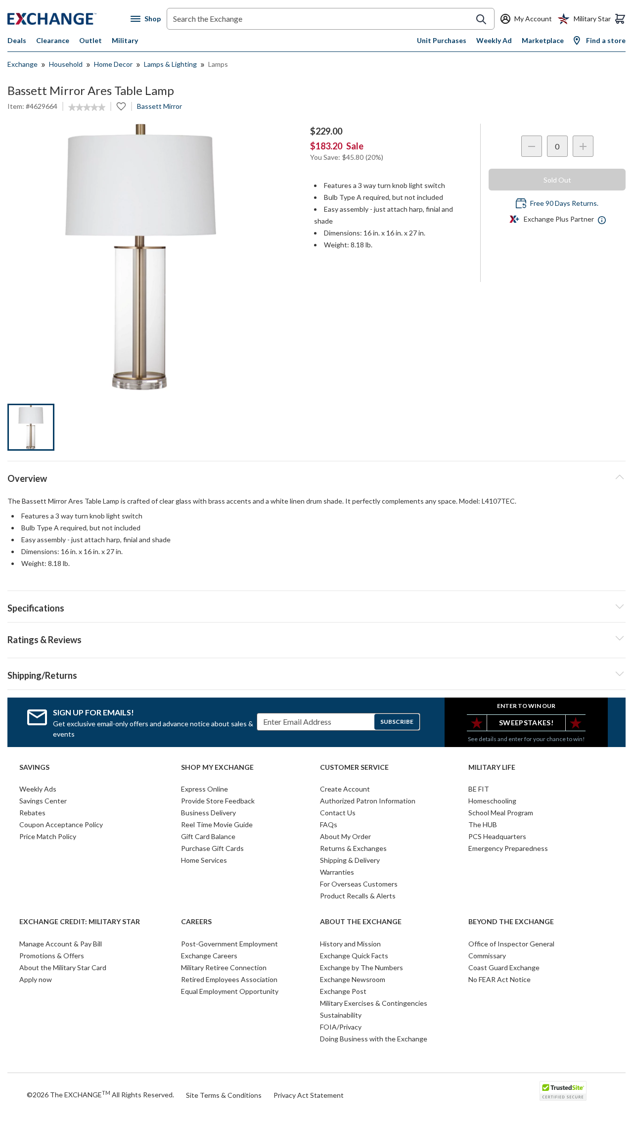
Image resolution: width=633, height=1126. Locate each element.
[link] (86, 107)
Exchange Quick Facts (354, 955)
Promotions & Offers (51, 955)
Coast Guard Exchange (504, 967)
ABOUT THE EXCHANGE (361, 922)
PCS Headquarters (497, 836)
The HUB (482, 824)
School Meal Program (500, 812)
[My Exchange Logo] (69, 19)
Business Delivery (208, 812)
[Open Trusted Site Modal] (563, 1091)
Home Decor (113, 64)
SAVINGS (34, 767)
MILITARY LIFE (491, 767)
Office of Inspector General (511, 943)
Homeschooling (492, 801)
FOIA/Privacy (341, 1027)
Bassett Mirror (159, 106)
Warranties (337, 872)
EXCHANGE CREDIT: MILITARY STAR (79, 922)
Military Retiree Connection (224, 967)
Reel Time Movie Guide (217, 824)
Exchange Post (343, 991)
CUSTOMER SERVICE (354, 767)
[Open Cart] (620, 19)
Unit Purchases (441, 40)
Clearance (52, 40)
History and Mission (350, 943)
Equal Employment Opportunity (229, 991)
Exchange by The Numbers (361, 967)
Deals (16, 40)
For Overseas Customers (359, 884)
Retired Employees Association (229, 979)
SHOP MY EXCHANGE (217, 767)
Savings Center (43, 801)
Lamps (218, 64)
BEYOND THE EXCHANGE (511, 922)
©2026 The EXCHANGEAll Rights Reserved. (100, 1094)
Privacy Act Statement (308, 1095)
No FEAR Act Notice (499, 979)
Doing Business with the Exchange (373, 1038)
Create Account (345, 789)
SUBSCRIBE (396, 721)
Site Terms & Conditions (224, 1095)
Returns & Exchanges (353, 848)
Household (66, 64)
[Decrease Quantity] (531, 146)
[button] (316, 638)
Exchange (22, 64)
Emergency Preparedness (508, 848)
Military (125, 40)
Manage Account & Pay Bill (60, 943)
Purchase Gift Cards (212, 848)
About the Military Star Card (62, 967)
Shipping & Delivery (350, 860)
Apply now (35, 979)
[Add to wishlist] (121, 106)
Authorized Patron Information (367, 801)
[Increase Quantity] (583, 146)
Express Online (204, 789)
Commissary (487, 955)
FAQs (328, 824)
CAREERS (196, 922)
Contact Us (338, 812)
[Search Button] (481, 19)
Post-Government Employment (229, 943)
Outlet (90, 40)
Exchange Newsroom (352, 979)
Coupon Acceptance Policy (61, 824)
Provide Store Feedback (218, 801)
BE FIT (478, 789)
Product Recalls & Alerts (358, 895)
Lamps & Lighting (170, 64)
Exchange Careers (209, 955)
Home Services (204, 860)
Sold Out (557, 180)
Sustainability (341, 1015)
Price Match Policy (47, 836)
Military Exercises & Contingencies (373, 1003)
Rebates (32, 812)
